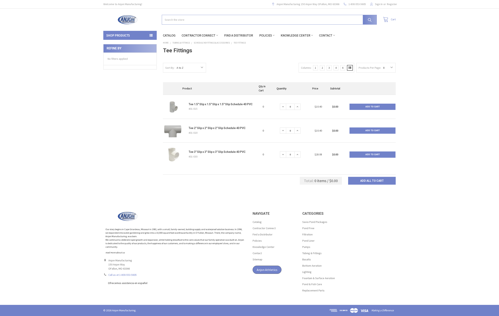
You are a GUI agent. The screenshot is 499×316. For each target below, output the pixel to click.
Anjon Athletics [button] (267, 270)
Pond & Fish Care (312, 284)
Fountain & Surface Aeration (318, 278)
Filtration (307, 234)
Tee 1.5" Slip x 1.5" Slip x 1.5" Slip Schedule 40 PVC (220, 104)
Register (392, 4)
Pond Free (308, 228)
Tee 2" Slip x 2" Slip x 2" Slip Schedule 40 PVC (217, 128)
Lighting (306, 272)
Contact (325, 35)
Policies (265, 35)
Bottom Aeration (312, 265)
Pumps (306, 247)
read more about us (115, 252)
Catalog (169, 35)
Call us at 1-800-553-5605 (122, 275)
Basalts (306, 259)
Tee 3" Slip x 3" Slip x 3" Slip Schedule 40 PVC (217, 151)
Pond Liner (308, 240)
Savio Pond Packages (314, 222)
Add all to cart (372, 180)
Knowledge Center (295, 35)
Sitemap (257, 259)
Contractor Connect (198, 35)
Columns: (306, 67)
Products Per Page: (370, 67)
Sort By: (169, 67)
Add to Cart (372, 106)
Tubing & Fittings (312, 253)
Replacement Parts (313, 290)
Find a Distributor (238, 35)
